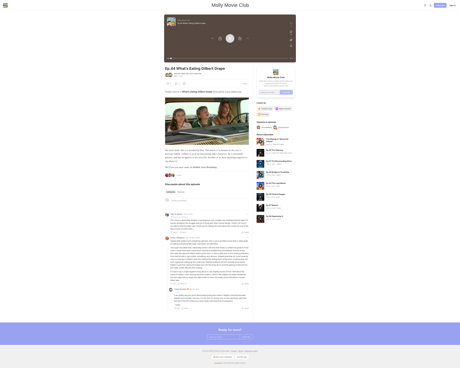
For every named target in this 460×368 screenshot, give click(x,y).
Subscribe (440, 5)
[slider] (229, 58)
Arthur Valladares (177, 237)
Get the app (242, 357)
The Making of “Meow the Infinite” (277, 140)
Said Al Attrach (176, 214)
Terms (240, 351)
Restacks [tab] (180, 192)
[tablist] (175, 192)
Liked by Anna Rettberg (180, 217)
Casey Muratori (195, 74)
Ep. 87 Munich (272, 205)
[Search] (425, 5)
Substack (218, 363)
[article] (276, 142)
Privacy (234, 351)
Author (177, 292)
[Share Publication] (430, 5)
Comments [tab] (171, 192)
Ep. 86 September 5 (274, 216)
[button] (212, 38)
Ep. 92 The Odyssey (274, 150)
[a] (260, 142)
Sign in (452, 5)
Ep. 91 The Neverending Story (279, 161)
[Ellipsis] (248, 214)
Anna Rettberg (179, 74)
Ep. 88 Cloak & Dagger (275, 194)
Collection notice (251, 351)
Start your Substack (224, 357)
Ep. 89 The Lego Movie (276, 183)
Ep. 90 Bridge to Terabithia (277, 172)
